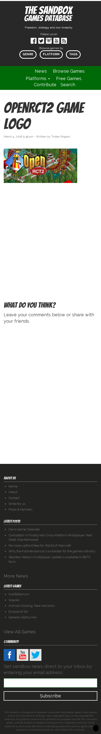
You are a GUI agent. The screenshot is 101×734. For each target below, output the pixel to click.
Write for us (17, 504)
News (41, 71)
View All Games (20, 631)
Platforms (37, 78)
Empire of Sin (18, 611)
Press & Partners (20, 509)
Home (13, 486)
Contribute (45, 84)
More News (16, 576)
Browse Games (69, 71)
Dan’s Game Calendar (24, 529)
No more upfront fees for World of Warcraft (40, 545)
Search (68, 84)
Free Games (68, 78)
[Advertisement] (50, 232)
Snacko (14, 600)
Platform (51, 54)
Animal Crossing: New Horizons (31, 606)
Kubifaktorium (19, 594)
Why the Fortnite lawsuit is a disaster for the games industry (52, 551)
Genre (28, 54)
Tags (73, 54)
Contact (14, 498)
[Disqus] (50, 390)
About (13, 492)
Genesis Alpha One (22, 617)
